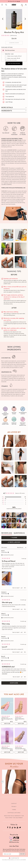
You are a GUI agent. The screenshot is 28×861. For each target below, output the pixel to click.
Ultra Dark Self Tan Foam (20, 748)
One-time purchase (10, 50)
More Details (7, 107)
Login (26, 5)
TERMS (14, 809)
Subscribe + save (9, 54)
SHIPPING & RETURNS (14, 812)
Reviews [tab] (6, 533)
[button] (22, 5)
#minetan (14, 767)
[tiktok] (12, 827)
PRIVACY (14, 806)
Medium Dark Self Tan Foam (19, 719)
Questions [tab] (19, 533)
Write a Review (17, 542)
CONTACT (14, 803)
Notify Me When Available (14, 63)
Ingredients (6, 110)
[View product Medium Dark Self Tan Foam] (21, 706)
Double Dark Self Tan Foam (7, 748)
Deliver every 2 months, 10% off (14, 56)
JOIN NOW (22, 853)
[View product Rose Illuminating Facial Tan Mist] (7, 706)
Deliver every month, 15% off (13, 58)
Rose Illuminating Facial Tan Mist (7, 719)
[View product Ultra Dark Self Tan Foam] (21, 736)
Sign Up (18, 1)
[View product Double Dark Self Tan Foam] (7, 736)
